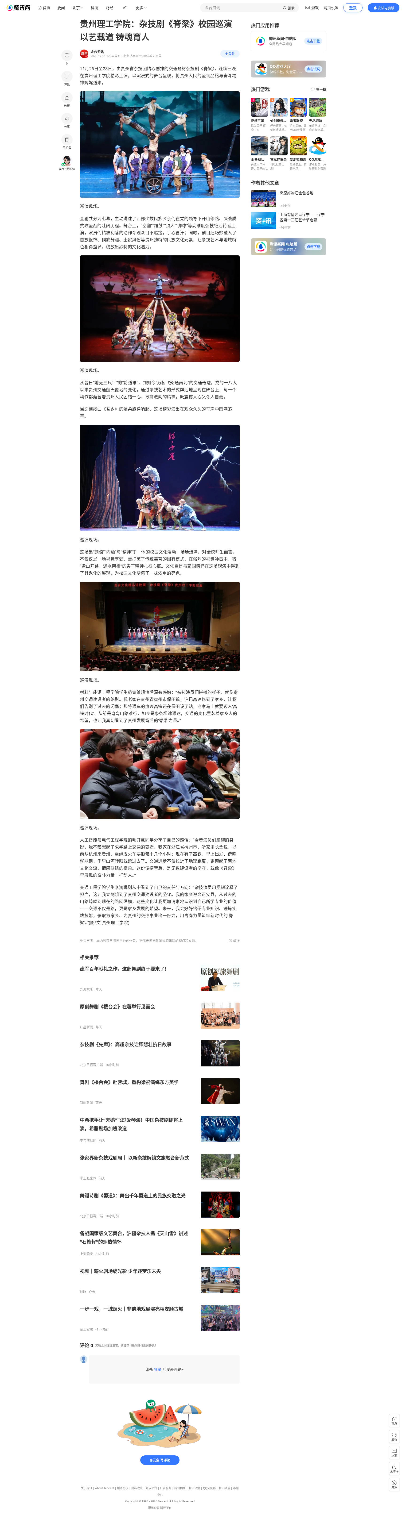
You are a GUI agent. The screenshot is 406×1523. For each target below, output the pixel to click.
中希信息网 (88, 1140)
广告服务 (165, 1488)
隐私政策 (137, 1488)
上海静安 (86, 1253)
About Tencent (104, 1488)
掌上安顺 (86, 1329)
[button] (313, 41)
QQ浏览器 (209, 1488)
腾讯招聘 (180, 1488)
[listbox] (160, 1143)
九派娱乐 (86, 989)
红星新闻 (86, 1027)
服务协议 (122, 1488)
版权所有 (166, 1508)
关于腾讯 (86, 1488)
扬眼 (83, 1291)
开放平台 (151, 1488)
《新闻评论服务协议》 (143, 1345)
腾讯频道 (224, 1488)
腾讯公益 (194, 1488)
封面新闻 (86, 1102)
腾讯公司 (154, 1508)
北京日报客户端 (91, 1064)
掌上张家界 (88, 1178)
